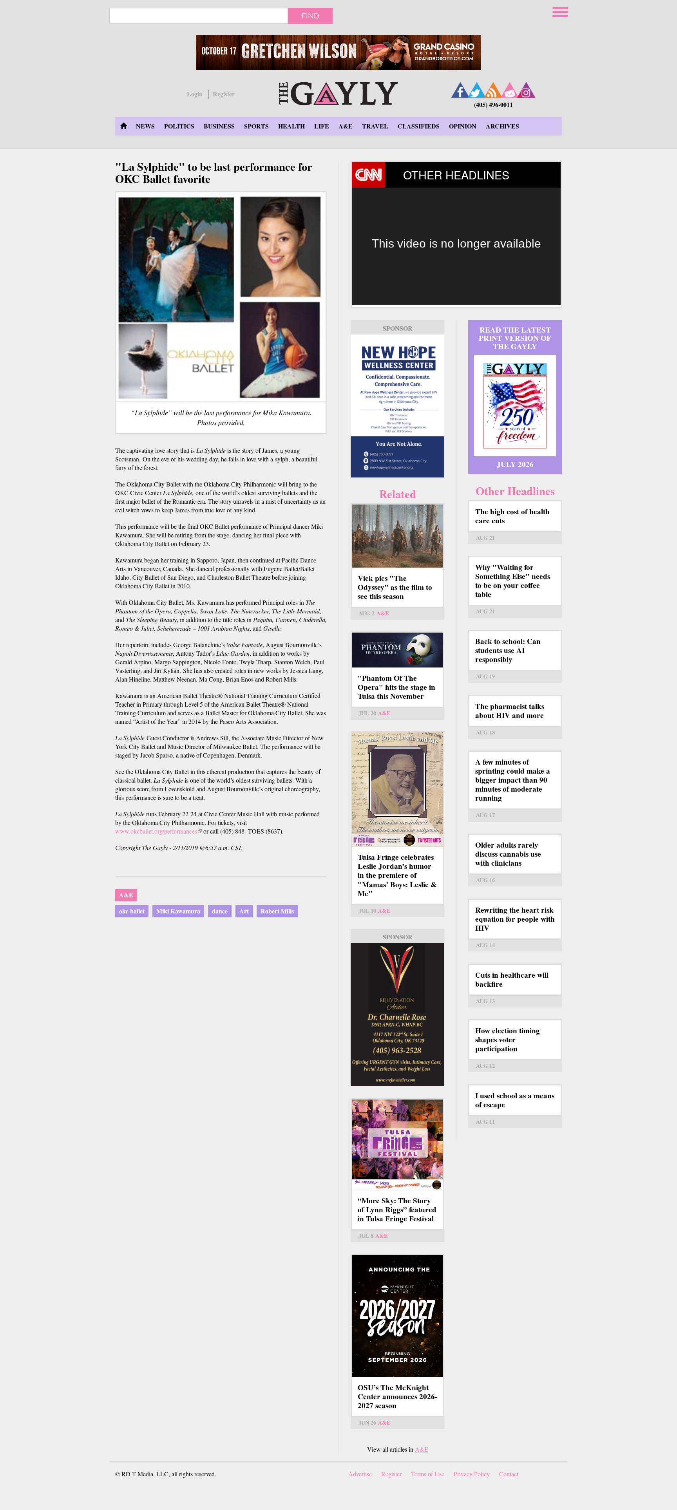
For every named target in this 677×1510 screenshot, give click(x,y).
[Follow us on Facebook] (460, 90)
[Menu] (561, 11)
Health (291, 125)
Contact (508, 1474)
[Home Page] (123, 126)
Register (224, 94)
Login (195, 94)
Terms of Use (427, 1474)
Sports (256, 125)
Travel (375, 125)
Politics (179, 125)
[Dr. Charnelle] (397, 1014)
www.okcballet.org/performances (158, 831)
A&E (345, 125)
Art (244, 910)
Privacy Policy (472, 1474)
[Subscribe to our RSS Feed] (493, 90)
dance (220, 910)
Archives (502, 125)
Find (310, 15)
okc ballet (132, 910)
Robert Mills (277, 910)
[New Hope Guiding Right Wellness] (397, 406)
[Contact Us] (509, 90)
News (145, 125)
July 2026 (515, 464)
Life (321, 125)
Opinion (462, 125)
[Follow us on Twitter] (476, 90)
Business (219, 125)
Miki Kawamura (178, 910)
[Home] (338, 92)
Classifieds (419, 125)
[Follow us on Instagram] (526, 90)
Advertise (360, 1474)
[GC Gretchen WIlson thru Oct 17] (338, 52)
